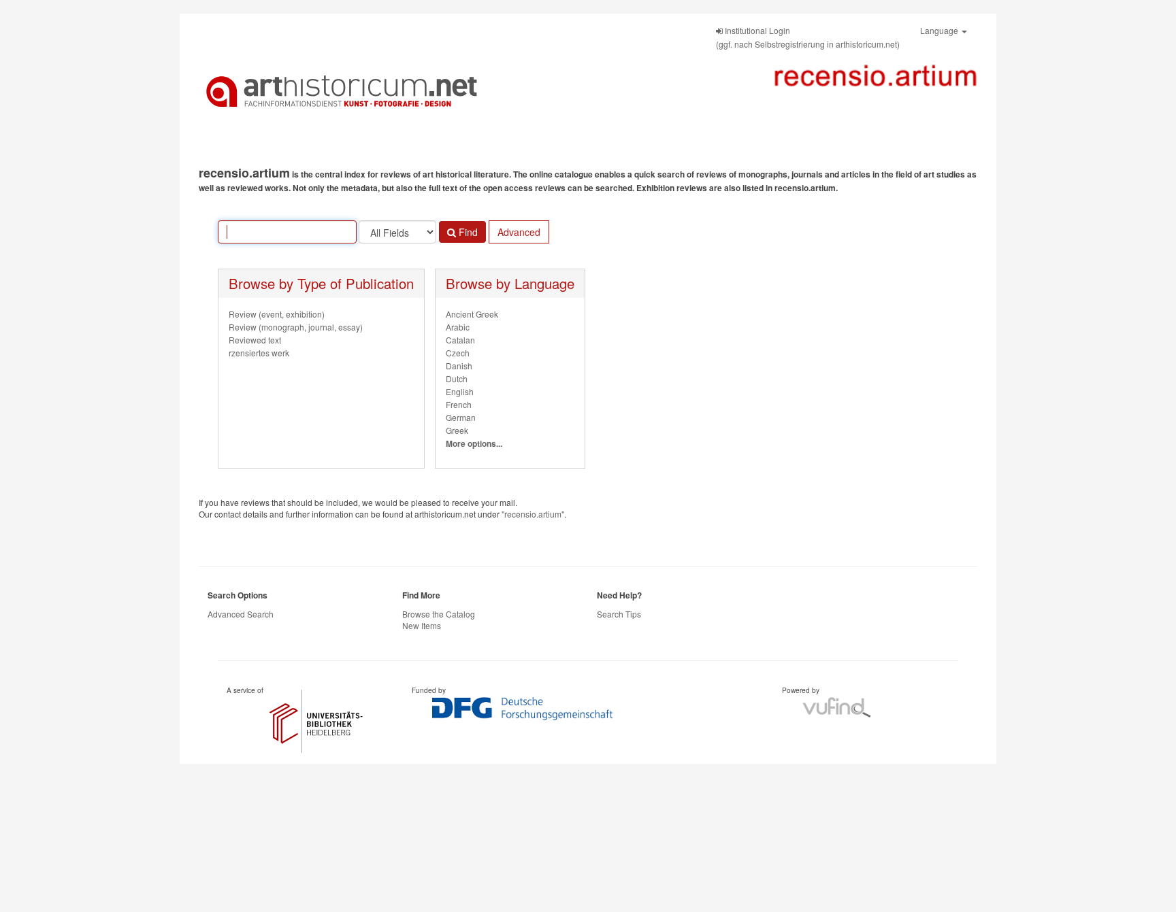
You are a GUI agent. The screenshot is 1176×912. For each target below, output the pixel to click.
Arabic (458, 327)
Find (467, 232)
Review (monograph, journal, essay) (296, 327)
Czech (458, 352)
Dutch (457, 378)
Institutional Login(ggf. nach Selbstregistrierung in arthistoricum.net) (808, 37)
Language (940, 30)
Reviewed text (255, 339)
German (461, 417)
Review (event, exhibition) (277, 314)
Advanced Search (241, 614)
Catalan (460, 339)
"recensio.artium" (533, 514)
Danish (459, 365)
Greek (457, 430)
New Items (421, 625)
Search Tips (619, 614)
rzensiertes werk (259, 352)
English (460, 391)
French (459, 404)
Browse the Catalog (438, 614)
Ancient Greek (472, 314)
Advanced (518, 232)
